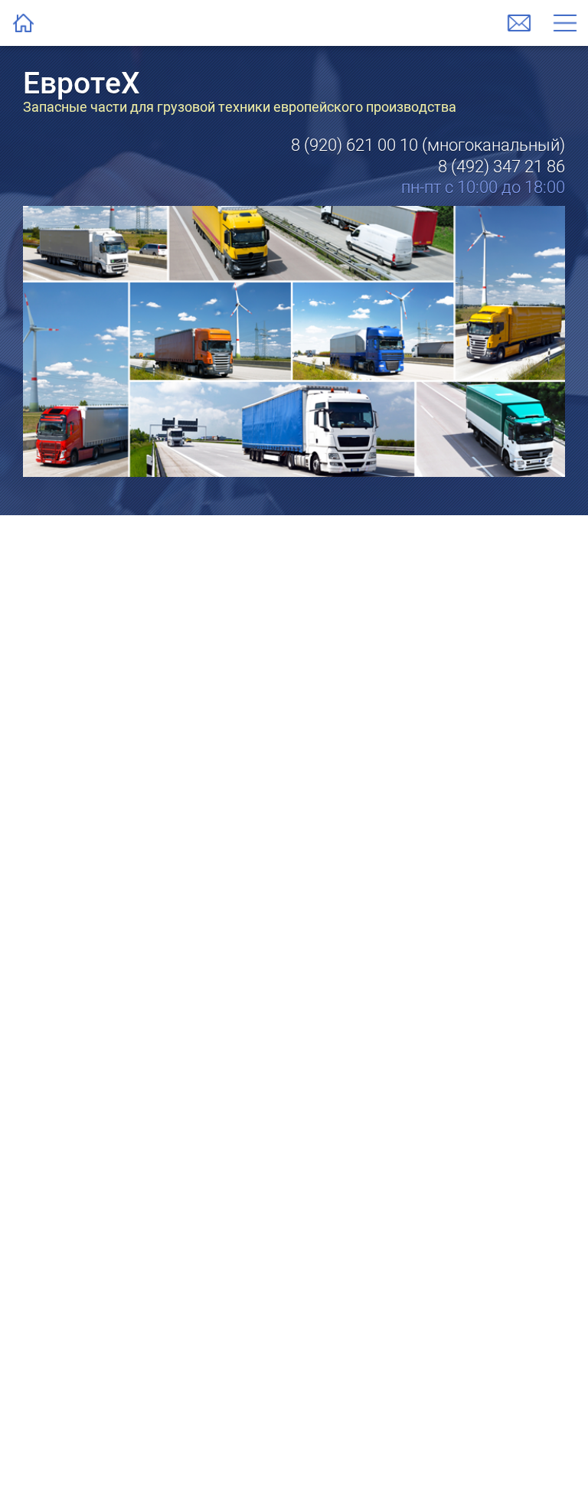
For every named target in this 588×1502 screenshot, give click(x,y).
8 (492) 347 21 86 (501, 166)
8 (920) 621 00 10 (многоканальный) (428, 145)
